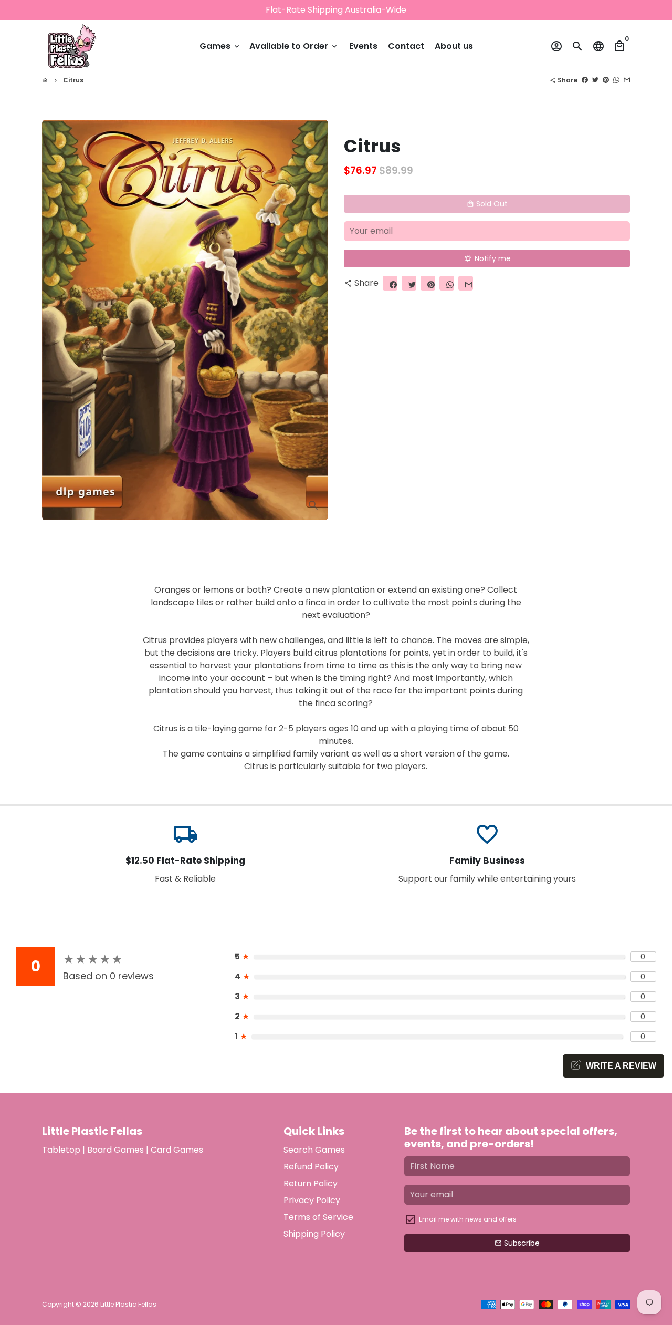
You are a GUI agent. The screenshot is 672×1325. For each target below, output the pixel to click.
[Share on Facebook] (585, 80)
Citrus (73, 80)
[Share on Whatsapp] (616, 80)
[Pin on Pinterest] (606, 80)
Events (363, 46)
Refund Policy (311, 1167)
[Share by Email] (627, 80)
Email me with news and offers (468, 1219)
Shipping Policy (314, 1234)
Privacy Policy (312, 1200)
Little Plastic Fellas (128, 1304)
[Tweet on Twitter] (595, 80)
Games (220, 46)
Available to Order (294, 46)
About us (454, 46)
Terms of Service (318, 1217)
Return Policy (311, 1183)
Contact (406, 46)
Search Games (314, 1150)
